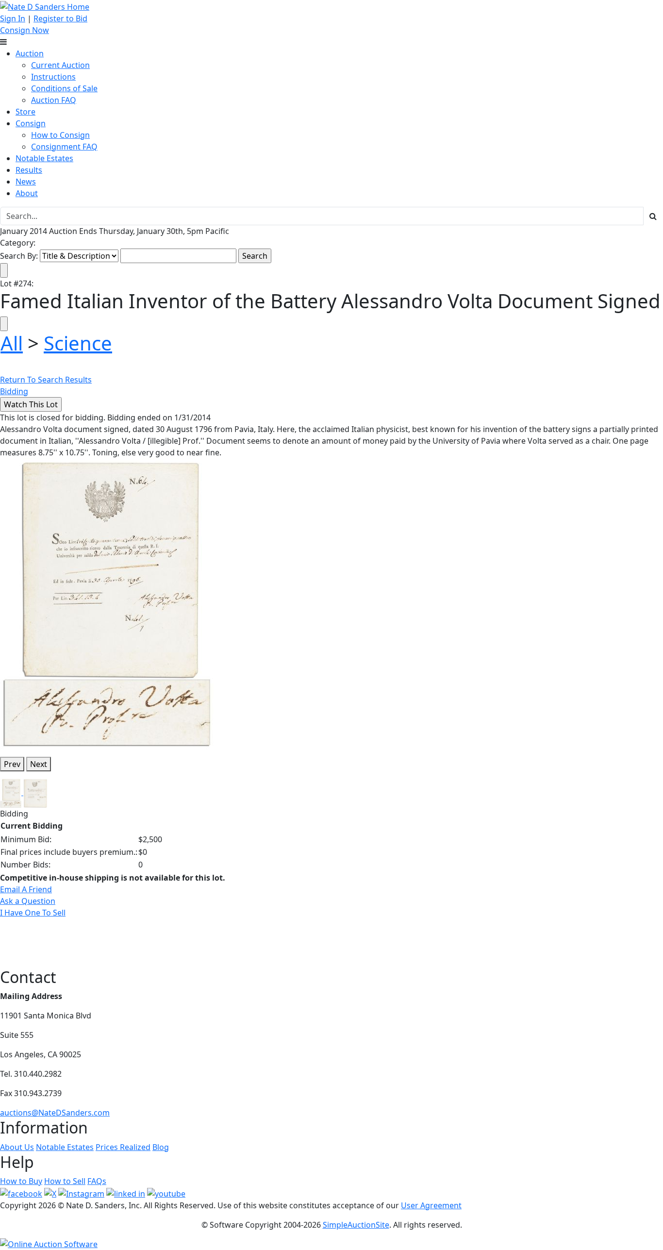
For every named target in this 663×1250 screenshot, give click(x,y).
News (26, 181)
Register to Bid (60, 18)
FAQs (96, 1181)
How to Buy (21, 1181)
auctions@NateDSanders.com (55, 1112)
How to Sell (64, 1181)
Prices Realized (123, 1147)
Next (38, 764)
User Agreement (431, 1205)
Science (78, 343)
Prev (12, 764)
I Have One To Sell (33, 912)
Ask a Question (27, 901)
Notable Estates (44, 158)
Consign (31, 123)
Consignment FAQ (64, 146)
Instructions (53, 76)
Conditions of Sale (64, 88)
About (27, 193)
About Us (17, 1147)
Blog (160, 1147)
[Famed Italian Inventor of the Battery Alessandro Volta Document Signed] (107, 603)
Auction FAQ (53, 100)
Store (25, 111)
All (11, 343)
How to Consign (60, 135)
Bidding (14, 391)
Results (29, 170)
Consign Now (24, 30)
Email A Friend (26, 889)
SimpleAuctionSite (356, 1224)
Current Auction (60, 65)
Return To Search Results (46, 379)
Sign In (12, 18)
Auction (30, 53)
